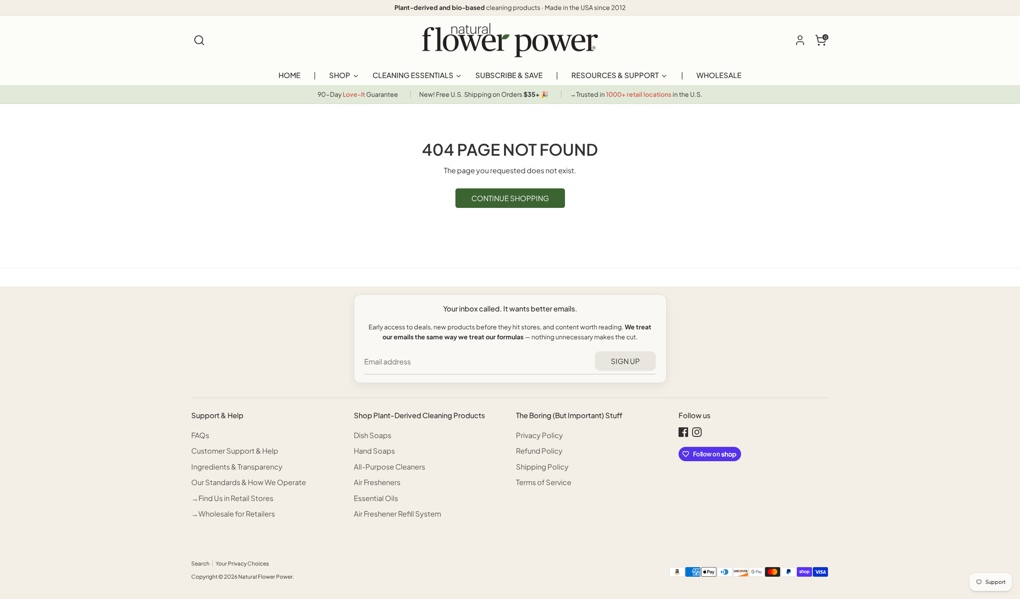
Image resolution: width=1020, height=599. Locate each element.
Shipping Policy (542, 466)
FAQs (200, 435)
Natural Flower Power (265, 576)
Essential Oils (376, 498)
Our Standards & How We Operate (248, 482)
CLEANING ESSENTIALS (414, 75)
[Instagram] (697, 432)
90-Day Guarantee (358, 94)
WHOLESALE (718, 75)
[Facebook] (683, 432)
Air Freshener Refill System (397, 513)
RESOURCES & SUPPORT (615, 75)
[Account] (800, 40)
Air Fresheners (377, 482)
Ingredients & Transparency (236, 466)
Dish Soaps (372, 435)
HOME (289, 75)
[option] (357, 95)
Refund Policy (539, 450)
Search (200, 563)
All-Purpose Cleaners (389, 466)
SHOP (340, 75)
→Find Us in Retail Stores (232, 498)
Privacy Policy (539, 435)
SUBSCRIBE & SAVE (509, 75)
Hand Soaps (374, 450)
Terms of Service (543, 482)
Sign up (625, 361)
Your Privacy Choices (242, 563)
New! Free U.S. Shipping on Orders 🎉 (484, 94)
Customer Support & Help (234, 450)
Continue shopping (510, 198)
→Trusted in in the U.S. (636, 94)
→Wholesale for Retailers (233, 513)
